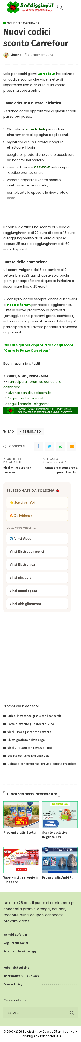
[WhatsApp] (60, 446)
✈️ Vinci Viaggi (21, 538)
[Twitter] (49, 446)
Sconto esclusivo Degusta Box (28, 755)
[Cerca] (59, 7)
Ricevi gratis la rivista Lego (26, 740)
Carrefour (46, 74)
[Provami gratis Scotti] (21, 814)
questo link (35, 129)
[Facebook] (38, 446)
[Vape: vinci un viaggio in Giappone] (21, 859)
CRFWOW (42, 167)
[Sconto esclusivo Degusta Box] (60, 814)
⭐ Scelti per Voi (22, 502)
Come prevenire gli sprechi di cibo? (31, 724)
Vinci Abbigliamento (25, 604)
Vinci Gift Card (21, 577)
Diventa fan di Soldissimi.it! (29, 393)
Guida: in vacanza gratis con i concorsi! (34, 716)
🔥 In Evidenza (21, 515)
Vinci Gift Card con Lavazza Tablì (29, 747)
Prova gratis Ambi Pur (58, 877)
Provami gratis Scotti (19, 833)
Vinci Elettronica (22, 564)
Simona (16, 54)
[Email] (72, 446)
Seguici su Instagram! (25, 398)
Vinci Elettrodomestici (27, 551)
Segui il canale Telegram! (28, 404)
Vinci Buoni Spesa (23, 590)
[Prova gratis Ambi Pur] (60, 859)
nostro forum (19, 304)
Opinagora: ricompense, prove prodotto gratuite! (41, 763)
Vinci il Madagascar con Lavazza (29, 732)
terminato (32, 431)
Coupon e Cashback (23, 23)
